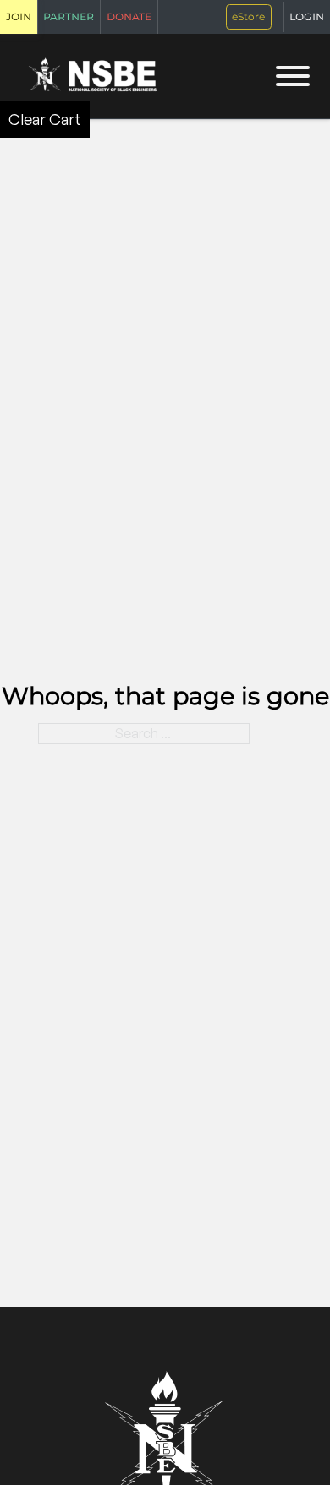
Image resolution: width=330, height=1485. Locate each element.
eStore (248, 16)
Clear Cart (44, 119)
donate (129, 16)
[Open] (293, 76)
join (18, 16)
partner (68, 16)
